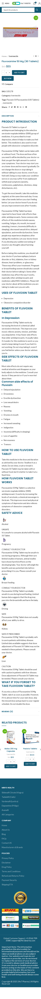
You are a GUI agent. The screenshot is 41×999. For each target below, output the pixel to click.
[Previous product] (33, 56)
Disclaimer (6, 862)
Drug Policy (7, 867)
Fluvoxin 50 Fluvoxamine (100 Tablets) (23, 100)
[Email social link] (14, 107)
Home (4, 56)
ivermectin (7, 103)
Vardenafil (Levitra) (10, 801)
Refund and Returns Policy (13, 876)
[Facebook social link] (9, 107)
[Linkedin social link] (20, 107)
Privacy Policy (8, 858)
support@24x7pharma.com (23, 940)
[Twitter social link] (11, 107)
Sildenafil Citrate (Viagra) (12, 792)
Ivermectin (13, 56)
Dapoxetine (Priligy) (10, 805)
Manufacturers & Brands (12, 847)
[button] (10, 766)
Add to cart (19, 72)
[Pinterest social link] (17, 107)
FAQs (4, 838)
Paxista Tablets (30, 748)
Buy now (7, 78)
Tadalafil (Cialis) (8, 797)
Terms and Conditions (11, 871)
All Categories (8, 814)
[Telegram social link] (26, 107)
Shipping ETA (7, 884)
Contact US (7, 843)
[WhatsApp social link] (23, 107)
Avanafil (5, 810)
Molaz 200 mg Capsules (11, 749)
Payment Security (9, 880)
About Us (6, 830)
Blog (4, 834)
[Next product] (38, 56)
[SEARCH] (37, 9)
